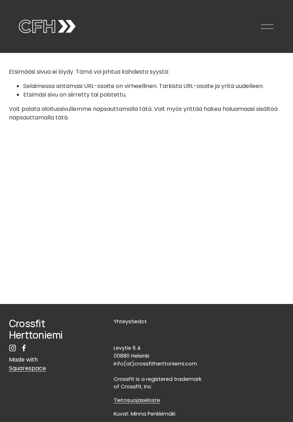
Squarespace (27, 368)
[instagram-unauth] (12, 348)
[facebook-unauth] (24, 348)
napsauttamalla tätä (122, 109)
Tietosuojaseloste (137, 400)
